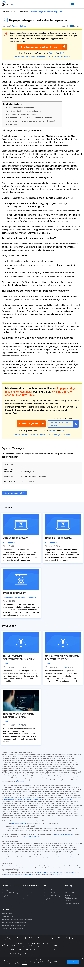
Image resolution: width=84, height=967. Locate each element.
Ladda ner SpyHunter (28, 424)
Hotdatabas (6, 12)
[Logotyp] (8, 4)
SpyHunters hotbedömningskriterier (37, 938)
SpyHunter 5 (48, 890)
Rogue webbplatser (20, 12)
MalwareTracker (28, 893)
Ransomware (9, 542)
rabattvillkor (37, 799)
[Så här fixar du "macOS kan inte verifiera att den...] (63, 642)
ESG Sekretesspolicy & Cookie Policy (14, 922)
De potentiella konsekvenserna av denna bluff (25, 114)
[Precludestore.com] (21, 579)
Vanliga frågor (20, 781)
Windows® (53, 53)
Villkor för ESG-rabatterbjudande (12, 928)
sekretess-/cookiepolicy (24, 799)
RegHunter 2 (6, 896)
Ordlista (25, 899)
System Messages (10, 124)
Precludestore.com (14, 592)
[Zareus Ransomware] (21, 524)
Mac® (62, 53)
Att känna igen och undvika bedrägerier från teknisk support (30, 121)
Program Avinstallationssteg (16, 938)
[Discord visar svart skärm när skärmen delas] (21, 700)
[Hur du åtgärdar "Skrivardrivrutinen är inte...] (21, 642)
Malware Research (31, 885)
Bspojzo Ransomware (58, 538)
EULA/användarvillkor (10, 799)
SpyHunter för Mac (50, 893)
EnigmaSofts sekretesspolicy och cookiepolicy (17, 919)
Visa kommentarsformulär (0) (14, 493)
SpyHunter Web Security (10, 893)
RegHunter (47, 899)
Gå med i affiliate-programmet (71, 894)
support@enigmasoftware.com (64, 834)
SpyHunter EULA (7, 913)
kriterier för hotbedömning (23, 874)
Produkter (6, 885)
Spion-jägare (6, 890)
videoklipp (26, 896)
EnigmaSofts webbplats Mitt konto (31, 836)
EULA (48, 56)
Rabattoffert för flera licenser (59, 424)
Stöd (46, 885)
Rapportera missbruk (72, 903)
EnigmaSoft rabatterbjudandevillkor (13, 925)
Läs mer (24, 964)
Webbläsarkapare (28, 597)
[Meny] (79, 4)
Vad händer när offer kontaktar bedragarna (23, 111)
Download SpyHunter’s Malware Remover (39, 47)
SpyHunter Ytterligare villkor (60, 938)
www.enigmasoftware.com (18, 823)
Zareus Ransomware (15, 538)
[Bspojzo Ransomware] (63, 524)
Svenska (75, 4)
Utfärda (6, 664)
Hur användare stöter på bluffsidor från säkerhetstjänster (29, 118)
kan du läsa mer (67, 799)
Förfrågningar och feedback (71, 899)
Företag (68, 885)
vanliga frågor (9, 874)
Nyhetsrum (68, 890)
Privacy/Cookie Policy (62, 56)
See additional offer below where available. (29, 56)
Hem (4, 938)
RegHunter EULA (7, 916)
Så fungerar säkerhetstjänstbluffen (20, 108)
